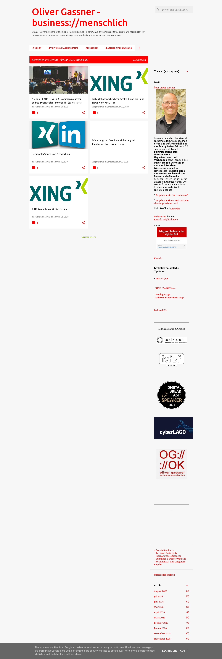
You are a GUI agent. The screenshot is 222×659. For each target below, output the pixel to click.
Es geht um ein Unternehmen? (172, 195)
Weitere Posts (89, 237)
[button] (83, 113)
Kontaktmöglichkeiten (166, 219)
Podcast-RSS (160, 310)
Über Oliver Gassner (164, 87)
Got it (184, 650)
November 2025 (162, 638)
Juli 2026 (158, 596)
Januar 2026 (160, 628)
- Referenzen (91, 48)
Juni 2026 (159, 601)
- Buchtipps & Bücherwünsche (170, 558)
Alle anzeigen (139, 60)
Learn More (169, 650)
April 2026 (159, 612)
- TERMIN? (36, 48)
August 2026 (160, 591)
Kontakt (158, 258)
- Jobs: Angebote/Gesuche (167, 556)
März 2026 (159, 617)
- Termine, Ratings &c (165, 553)
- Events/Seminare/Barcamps (63, 48)
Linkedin (175, 208)
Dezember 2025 (162, 633)
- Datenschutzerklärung (118, 48)
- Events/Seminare (164, 550)
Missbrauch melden (164, 574)
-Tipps (161, 278)
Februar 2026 (161, 623)
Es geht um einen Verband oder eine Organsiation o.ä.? (171, 202)
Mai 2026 (159, 607)
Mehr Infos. (160, 216)
